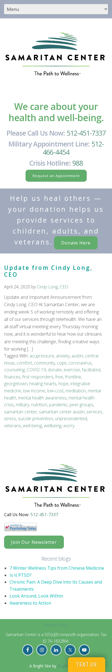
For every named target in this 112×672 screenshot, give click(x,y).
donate (55, 370)
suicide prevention (35, 419)
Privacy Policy (56, 625)
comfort (24, 363)
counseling (14, 370)
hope (63, 384)
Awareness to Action (30, 603)
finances (12, 377)
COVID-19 (36, 370)
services (94, 412)
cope (62, 363)
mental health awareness (42, 398)
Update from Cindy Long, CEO (48, 271)
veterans (12, 426)
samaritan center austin (62, 412)
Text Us (86, 664)
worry (68, 426)
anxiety (63, 356)
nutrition (39, 405)
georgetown (15, 384)
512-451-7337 (86, 133)
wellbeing (52, 426)
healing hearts (43, 384)
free (59, 377)
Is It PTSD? (21, 575)
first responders (37, 377)
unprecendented (71, 419)
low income (34, 391)
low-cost (55, 391)
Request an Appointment (56, 175)
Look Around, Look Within (36, 596)
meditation (76, 391)
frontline (73, 377)
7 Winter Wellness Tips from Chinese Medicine (57, 568)
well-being (32, 426)
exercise (72, 370)
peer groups (81, 405)
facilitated (91, 370)
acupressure (42, 356)
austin (77, 356)
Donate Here (76, 243)
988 (77, 163)
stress (10, 419)
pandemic (58, 405)
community (44, 363)
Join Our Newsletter (34, 542)
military (22, 405)
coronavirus (80, 363)
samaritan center (20, 412)
